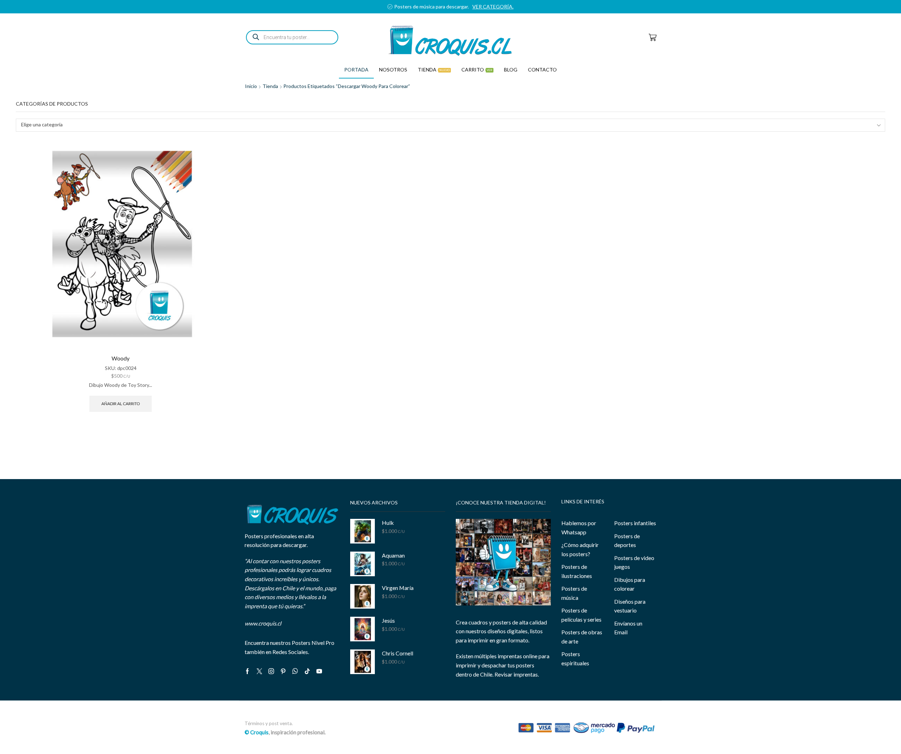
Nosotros (393, 70)
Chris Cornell (397, 653)
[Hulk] (362, 531)
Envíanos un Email (628, 628)
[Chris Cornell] (362, 661)
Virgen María (398, 587)
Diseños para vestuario (629, 606)
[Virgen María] (362, 596)
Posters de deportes (627, 540)
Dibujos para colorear (629, 584)
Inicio (251, 86)
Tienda (434, 70)
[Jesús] (362, 629)
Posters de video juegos (634, 562)
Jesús (388, 620)
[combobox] (450, 125)
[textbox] (445, 125)
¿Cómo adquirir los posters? (580, 549)
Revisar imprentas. (516, 674)
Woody (121, 358)
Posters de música (574, 593)
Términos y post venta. (269, 723)
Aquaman (393, 555)
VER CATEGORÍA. (503, 7)
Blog (510, 70)
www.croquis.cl (263, 623)
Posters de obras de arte (581, 637)
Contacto (542, 70)
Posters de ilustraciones (576, 571)
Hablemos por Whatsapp (578, 527)
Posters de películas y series (581, 615)
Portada (356, 70)
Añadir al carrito (120, 403)
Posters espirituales (575, 658)
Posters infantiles (635, 523)
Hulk (388, 522)
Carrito (476, 70)
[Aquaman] (362, 564)
